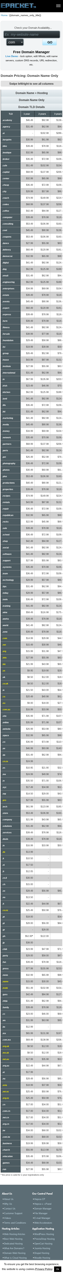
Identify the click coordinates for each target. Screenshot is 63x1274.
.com (4, 638)
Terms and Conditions (15, 1222)
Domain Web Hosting (14, 1253)
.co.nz (5, 910)
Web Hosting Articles (14, 1234)
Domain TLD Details (31, 107)
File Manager (40, 1213)
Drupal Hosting (41, 1253)
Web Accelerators (43, 1222)
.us (3, 670)
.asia (4, 1085)
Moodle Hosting (42, 1257)
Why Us (8, 1204)
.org (4, 651)
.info (4, 658)
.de (3, 852)
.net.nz (5, 1091)
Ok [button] (57, 1269)
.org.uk (5, 1046)
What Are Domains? (14, 1248)
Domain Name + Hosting (32, 93)
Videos (7, 1218)
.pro (4, 800)
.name (5, 981)
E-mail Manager (42, 1218)
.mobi (5, 988)
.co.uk (5, 683)
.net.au (5, 1059)
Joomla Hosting (42, 1248)
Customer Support (13, 1213)
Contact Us (9, 1208)
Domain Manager (42, 1208)
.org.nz (5, 1098)
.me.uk (5, 1053)
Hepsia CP (39, 1199)
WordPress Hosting (44, 1234)
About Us (8, 1199)
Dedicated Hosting (13, 1243)
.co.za (5, 761)
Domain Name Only (31, 100)
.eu (3, 703)
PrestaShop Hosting (44, 1239)
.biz (4, 664)
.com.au (6, 709)
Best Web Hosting (13, 1239)
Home (4, 15)
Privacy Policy (43, 1269)
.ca (3, 696)
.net (4, 645)
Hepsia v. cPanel (42, 1204)
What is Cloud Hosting (15, 1257)
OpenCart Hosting (43, 1243)
